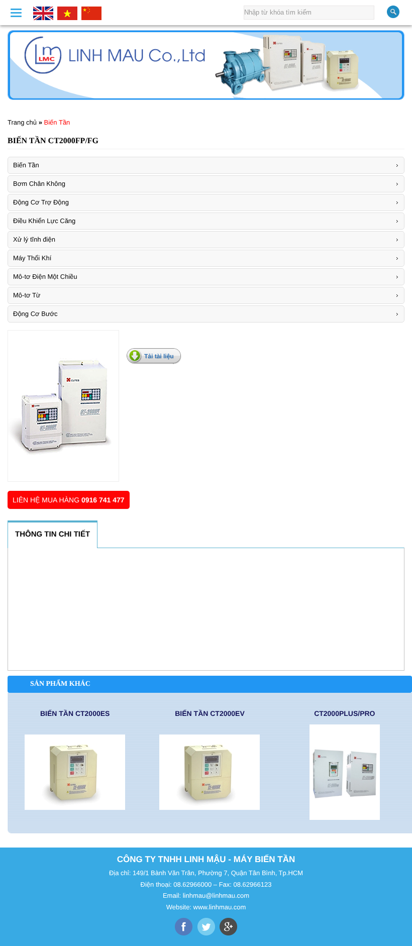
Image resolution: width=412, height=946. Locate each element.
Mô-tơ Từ (27, 295)
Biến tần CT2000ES (75, 713)
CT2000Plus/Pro (344, 713)
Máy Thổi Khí (32, 258)
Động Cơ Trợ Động (41, 202)
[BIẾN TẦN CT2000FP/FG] (63, 406)
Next (398, 61)
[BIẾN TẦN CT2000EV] (209, 772)
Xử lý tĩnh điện (34, 239)
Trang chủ (22, 122)
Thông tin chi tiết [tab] (52, 534)
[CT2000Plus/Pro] (344, 772)
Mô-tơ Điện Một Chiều (45, 276)
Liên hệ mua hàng (69, 500)
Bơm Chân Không (39, 183)
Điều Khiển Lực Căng (44, 221)
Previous (14, 61)
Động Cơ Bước (35, 314)
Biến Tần (57, 122)
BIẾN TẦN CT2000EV (209, 713)
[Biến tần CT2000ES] (75, 772)
